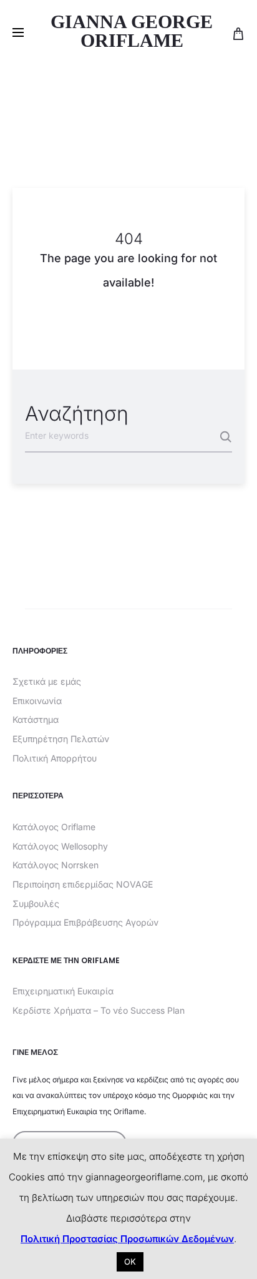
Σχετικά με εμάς (46, 681)
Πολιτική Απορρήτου (54, 758)
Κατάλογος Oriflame (53, 826)
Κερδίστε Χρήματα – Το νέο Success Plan (98, 1010)
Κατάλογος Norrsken (55, 865)
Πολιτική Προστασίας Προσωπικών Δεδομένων (127, 1239)
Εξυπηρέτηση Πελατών (60, 738)
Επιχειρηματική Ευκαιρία (63, 991)
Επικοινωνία (37, 700)
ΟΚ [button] (130, 1262)
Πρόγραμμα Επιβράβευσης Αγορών (85, 922)
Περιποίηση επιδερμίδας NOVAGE (82, 884)
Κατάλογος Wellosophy (60, 846)
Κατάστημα (35, 719)
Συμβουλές (35, 903)
